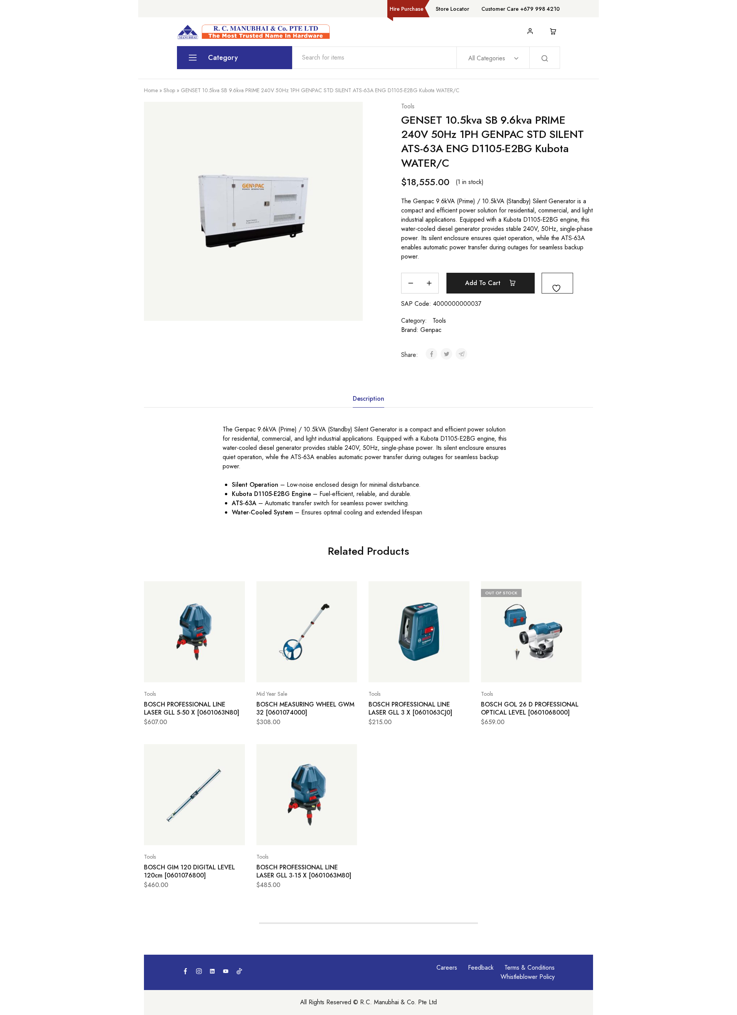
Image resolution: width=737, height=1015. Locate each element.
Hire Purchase (406, 9)
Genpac (430, 329)
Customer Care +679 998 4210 (520, 9)
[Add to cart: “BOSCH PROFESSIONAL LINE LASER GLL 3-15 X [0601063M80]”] (287, 833)
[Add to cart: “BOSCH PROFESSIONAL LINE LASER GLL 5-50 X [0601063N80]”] (175, 670)
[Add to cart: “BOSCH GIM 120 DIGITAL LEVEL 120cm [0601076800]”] (175, 833)
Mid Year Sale (271, 694)
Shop (169, 90)
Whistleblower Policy (528, 976)
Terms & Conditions (529, 967)
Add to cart (483, 283)
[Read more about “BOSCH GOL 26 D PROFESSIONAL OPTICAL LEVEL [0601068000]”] (512, 670)
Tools (408, 106)
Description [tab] (368, 398)
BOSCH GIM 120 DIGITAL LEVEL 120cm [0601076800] (189, 871)
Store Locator (452, 9)
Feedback (481, 967)
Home (151, 90)
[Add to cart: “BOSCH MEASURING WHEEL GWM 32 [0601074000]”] (287, 670)
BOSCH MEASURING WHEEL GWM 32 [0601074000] (305, 708)
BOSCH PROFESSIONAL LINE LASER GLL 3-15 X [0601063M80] (303, 871)
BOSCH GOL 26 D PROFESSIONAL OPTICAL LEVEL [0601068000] (529, 708)
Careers (446, 967)
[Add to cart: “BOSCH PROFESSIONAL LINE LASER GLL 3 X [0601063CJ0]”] (399, 670)
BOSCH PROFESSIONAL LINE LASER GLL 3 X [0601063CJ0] (410, 708)
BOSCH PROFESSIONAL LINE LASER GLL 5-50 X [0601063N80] (191, 708)
